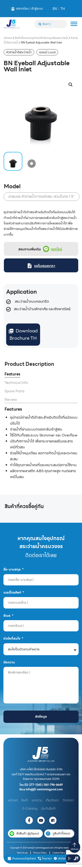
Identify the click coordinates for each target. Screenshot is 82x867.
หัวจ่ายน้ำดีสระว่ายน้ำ (19, 52)
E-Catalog (29, 808)
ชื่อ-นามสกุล (12, 569)
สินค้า (24, 800)
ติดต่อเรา (68, 800)
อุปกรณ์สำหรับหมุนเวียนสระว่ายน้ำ (49, 38)
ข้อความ (9, 662)
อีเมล (7, 615)
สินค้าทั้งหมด (22, 38)
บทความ (37, 800)
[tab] (12, 374)
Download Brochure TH (24, 334)
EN (55, 8)
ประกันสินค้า (48, 808)
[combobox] (50, 24)
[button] (71, 85)
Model (12, 186)
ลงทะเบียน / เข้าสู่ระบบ (29, 8)
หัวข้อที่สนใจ (12, 638)
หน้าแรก (8, 38)
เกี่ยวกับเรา (52, 800)
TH (62, 8)
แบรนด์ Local (47, 52)
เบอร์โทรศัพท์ (12, 592)
